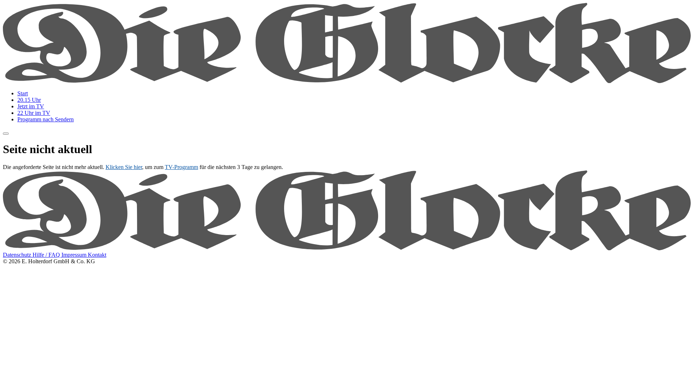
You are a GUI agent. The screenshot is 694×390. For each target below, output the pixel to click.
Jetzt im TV (30, 106)
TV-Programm (181, 167)
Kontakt (97, 255)
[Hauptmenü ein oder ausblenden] (6, 134)
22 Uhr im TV (33, 113)
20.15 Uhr (29, 100)
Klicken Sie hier (124, 167)
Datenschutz (18, 255)
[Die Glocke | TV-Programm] (347, 81)
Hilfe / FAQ (47, 255)
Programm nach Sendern (45, 119)
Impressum (74, 255)
